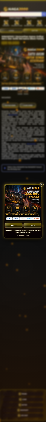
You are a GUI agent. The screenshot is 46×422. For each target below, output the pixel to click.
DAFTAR (14, 225)
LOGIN (32, 225)
